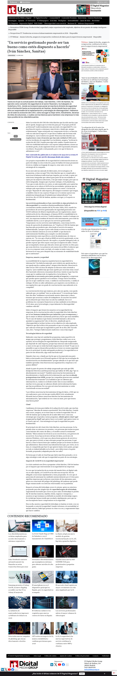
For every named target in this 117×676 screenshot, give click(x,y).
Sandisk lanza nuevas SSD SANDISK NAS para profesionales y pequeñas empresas (65, 563)
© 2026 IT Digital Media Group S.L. (19, 656)
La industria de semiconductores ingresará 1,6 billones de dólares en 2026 (18, 614)
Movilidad (95, 21)
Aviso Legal (37, 656)
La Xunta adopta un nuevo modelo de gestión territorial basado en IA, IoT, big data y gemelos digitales (66, 537)
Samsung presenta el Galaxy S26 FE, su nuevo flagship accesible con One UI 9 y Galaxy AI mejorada (18, 589)
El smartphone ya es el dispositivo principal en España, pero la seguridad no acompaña (42, 589)
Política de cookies (50, 656)
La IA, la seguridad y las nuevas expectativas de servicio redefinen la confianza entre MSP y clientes (64, 641)
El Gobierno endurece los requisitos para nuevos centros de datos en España (42, 613)
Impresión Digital (26, 23)
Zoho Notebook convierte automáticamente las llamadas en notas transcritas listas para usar (18, 563)
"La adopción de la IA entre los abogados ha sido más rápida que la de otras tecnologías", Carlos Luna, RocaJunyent (94, 130)
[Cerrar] (104, 673)
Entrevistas (82, 18)
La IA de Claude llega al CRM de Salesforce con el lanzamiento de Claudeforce (42, 536)
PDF (98, 211)
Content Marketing (95, 18)
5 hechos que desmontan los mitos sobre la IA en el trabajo (94, 230)
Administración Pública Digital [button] (19, 18)
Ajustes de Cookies (66, 656)
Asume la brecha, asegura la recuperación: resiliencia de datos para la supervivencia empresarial (95, 44)
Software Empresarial (86, 23)
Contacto (95, 656)
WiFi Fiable (38, 23)
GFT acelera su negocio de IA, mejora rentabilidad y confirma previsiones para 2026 (43, 640)
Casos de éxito (85, 21)
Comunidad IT (55, 18)
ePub (104, 211)
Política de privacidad (82, 656)
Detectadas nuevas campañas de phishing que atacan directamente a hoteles (19, 638)
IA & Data (53, 21)
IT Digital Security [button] (40, 18)
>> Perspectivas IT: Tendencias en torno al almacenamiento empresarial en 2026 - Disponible (43, 33)
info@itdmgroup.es (91, 669)
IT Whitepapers (43, 21)
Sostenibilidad (73, 21)
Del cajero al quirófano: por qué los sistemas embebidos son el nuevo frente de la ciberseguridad (94, 256)
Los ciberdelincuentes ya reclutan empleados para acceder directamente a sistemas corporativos (17, 537)
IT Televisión (31, 21)
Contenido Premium (69, 18)
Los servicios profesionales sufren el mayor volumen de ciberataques (66, 613)
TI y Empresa (13, 23)
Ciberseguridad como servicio (55, 23)
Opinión (21, 21)
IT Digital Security (16, 139)
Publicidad (105, 656)
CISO (15, 136)
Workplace (62, 21)
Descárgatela (95, 10)
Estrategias (12, 21)
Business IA (72, 23)
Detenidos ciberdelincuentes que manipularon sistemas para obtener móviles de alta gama (42, 563)
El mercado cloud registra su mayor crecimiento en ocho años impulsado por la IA (66, 587)
